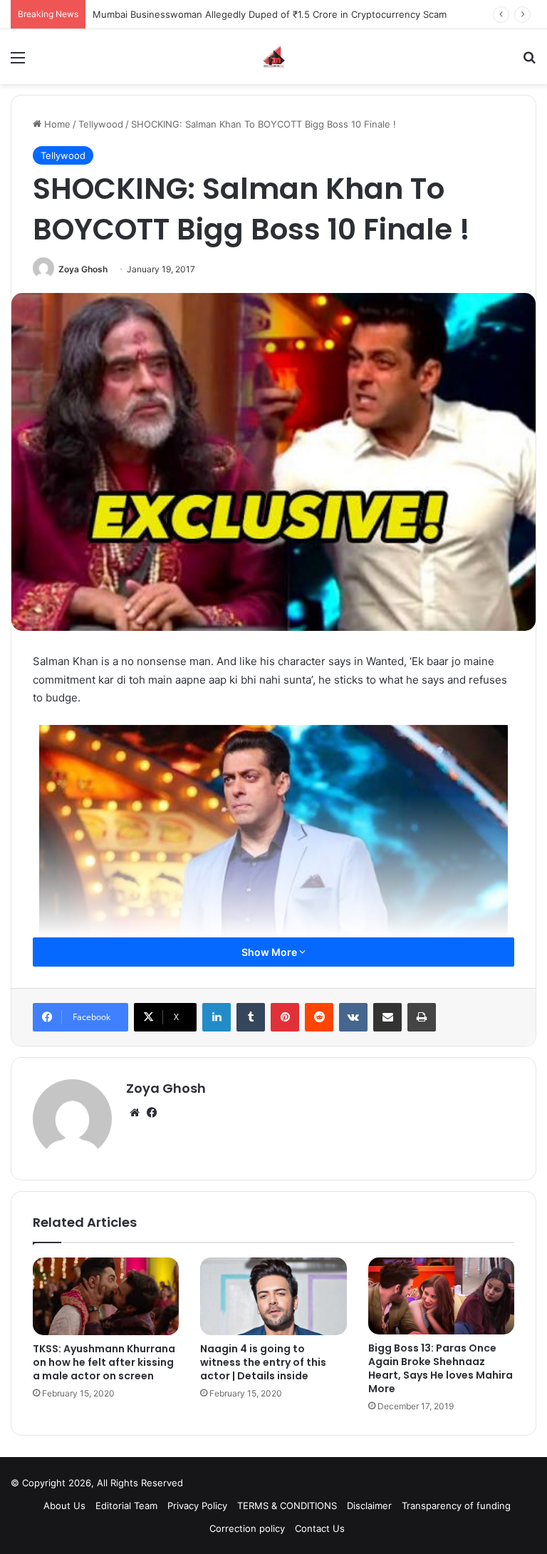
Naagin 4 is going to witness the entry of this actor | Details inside (263, 1362)
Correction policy (247, 1528)
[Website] (134, 1112)
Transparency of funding (456, 1505)
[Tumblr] (250, 1017)
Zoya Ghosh (83, 269)
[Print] (421, 1017)
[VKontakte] (353, 1017)
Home (56, 124)
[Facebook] (151, 1112)
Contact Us (320, 1528)
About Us (64, 1505)
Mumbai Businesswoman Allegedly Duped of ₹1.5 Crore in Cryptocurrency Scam (270, 14)
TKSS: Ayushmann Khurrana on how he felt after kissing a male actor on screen (104, 1362)
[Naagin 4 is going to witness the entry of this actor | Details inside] (273, 1296)
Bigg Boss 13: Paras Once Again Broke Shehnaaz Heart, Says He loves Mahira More (440, 1368)
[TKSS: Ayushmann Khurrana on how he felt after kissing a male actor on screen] (106, 1296)
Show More (270, 952)
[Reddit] (319, 1017)
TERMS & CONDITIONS (287, 1505)
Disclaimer (369, 1505)
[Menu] (18, 62)
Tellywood (100, 124)
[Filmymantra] (273, 56)
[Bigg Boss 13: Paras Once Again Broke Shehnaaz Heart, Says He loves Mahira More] (441, 1295)
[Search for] (529, 62)
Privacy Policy (197, 1505)
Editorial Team (126, 1505)
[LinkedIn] (216, 1017)
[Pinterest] (285, 1017)
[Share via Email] (387, 1017)
